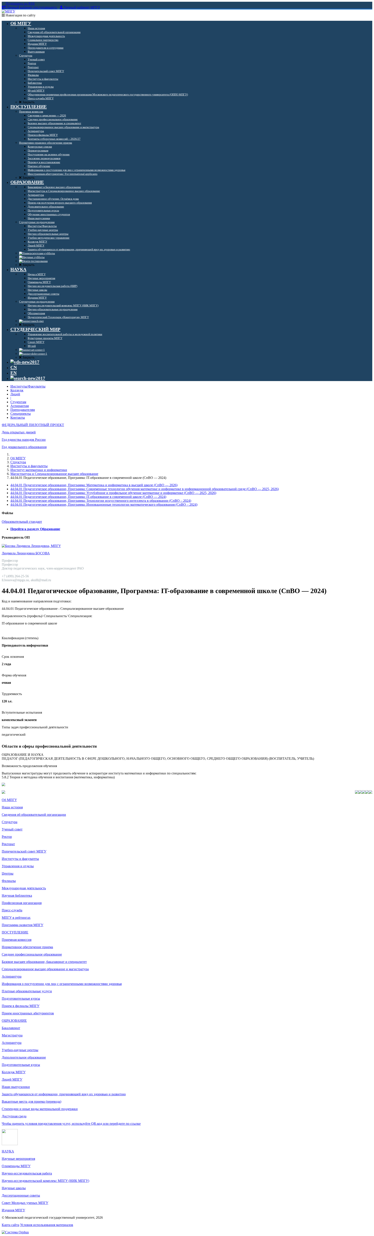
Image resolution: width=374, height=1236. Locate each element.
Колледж (16, 390)
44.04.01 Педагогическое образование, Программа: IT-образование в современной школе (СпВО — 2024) (88, 497)
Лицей (15, 394)
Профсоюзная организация (22, 903)
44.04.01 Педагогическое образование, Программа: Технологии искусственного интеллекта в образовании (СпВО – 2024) (100, 500)
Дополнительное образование (24, 1057)
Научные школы (14, 1188)
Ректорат (8, 844)
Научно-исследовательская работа (27, 1173)
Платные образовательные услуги (27, 991)
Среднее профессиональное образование (32, 954)
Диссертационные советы (21, 1195)
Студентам (18, 402)
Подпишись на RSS (20, 3)
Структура (18, 462)
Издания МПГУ (13, 1210)
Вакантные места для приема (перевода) (31, 1101)
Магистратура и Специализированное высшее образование (54, 474)
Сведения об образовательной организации (34, 814)
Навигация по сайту (20, 15)
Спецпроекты (20, 413)
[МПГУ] (8, 11)
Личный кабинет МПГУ (82, 7)
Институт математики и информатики (38, 470)
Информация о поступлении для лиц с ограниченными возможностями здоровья (62, 984)
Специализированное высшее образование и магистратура (45, 969)
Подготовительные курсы (21, 998)
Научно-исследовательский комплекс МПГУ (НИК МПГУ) (45, 1181)
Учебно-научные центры (20, 1050)
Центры (7, 873)
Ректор (7, 836)
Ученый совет (12, 829)
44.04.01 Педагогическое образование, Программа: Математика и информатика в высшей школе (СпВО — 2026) (93, 485)
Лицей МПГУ (12, 1079)
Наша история (12, 807)
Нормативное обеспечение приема (27, 947)
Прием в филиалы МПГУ (20, 1006)
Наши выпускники (16, 1087)
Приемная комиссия (16, 939)
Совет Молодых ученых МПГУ (25, 1203)
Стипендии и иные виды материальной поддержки (40, 1109)
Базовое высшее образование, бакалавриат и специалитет (44, 962)
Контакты (17, 417)
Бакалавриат (11, 1028)
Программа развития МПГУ (22, 925)
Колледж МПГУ (14, 1072)
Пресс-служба (12, 910)
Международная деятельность (24, 888)
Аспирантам (19, 406)
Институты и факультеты (29, 466)
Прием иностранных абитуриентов (28, 1013)
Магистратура (12, 1035)
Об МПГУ (18, 458)
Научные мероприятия (18, 1158)
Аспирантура (11, 976)
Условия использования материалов (46, 1225)
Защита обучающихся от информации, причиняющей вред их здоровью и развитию (64, 1094)
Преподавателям (22, 410)
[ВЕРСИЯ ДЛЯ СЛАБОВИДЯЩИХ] (24, 362)
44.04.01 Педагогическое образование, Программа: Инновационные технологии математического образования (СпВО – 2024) (103, 504)
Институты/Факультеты (27, 386)
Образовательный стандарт (22, 521)
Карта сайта (10, 1225)
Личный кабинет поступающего (31, 7)
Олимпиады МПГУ (16, 1166)
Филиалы (9, 881)
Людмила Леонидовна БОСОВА (26, 553)
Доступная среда (14, 1116)
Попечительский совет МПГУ (24, 851)
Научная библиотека (17, 895)
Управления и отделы (18, 866)
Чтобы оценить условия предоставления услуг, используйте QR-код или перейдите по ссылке (71, 1123)
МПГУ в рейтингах (16, 917)
